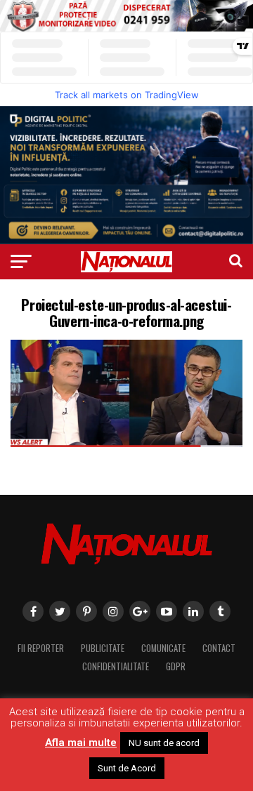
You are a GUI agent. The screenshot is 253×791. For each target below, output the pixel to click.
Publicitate (102, 648)
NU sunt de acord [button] (164, 743)
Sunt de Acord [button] (127, 768)
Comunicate (163, 648)
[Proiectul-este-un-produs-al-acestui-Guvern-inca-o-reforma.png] (126, 443)
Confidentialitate (115, 666)
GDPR (176, 666)
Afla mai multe (81, 742)
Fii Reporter (41, 648)
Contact (218, 648)
